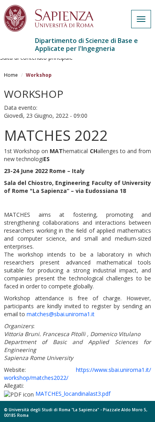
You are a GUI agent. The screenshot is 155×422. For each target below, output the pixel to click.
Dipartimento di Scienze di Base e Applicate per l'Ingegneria (86, 44)
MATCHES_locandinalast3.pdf (72, 393)
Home (11, 75)
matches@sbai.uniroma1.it (61, 314)
